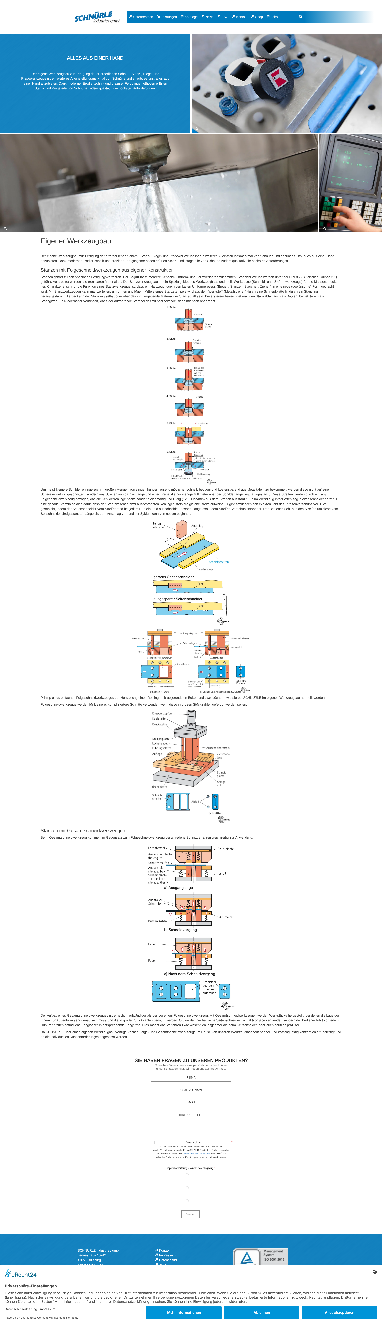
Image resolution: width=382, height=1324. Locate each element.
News (209, 17)
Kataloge (191, 17)
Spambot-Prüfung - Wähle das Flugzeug (190, 1168)
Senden (190, 1214)
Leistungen (169, 17)
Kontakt (242, 17)
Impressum (167, 1255)
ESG (224, 17)
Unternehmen (143, 17)
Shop (259, 17)
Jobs (274, 17)
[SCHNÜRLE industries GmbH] (97, 17)
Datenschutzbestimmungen (196, 1153)
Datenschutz (193, 1142)
